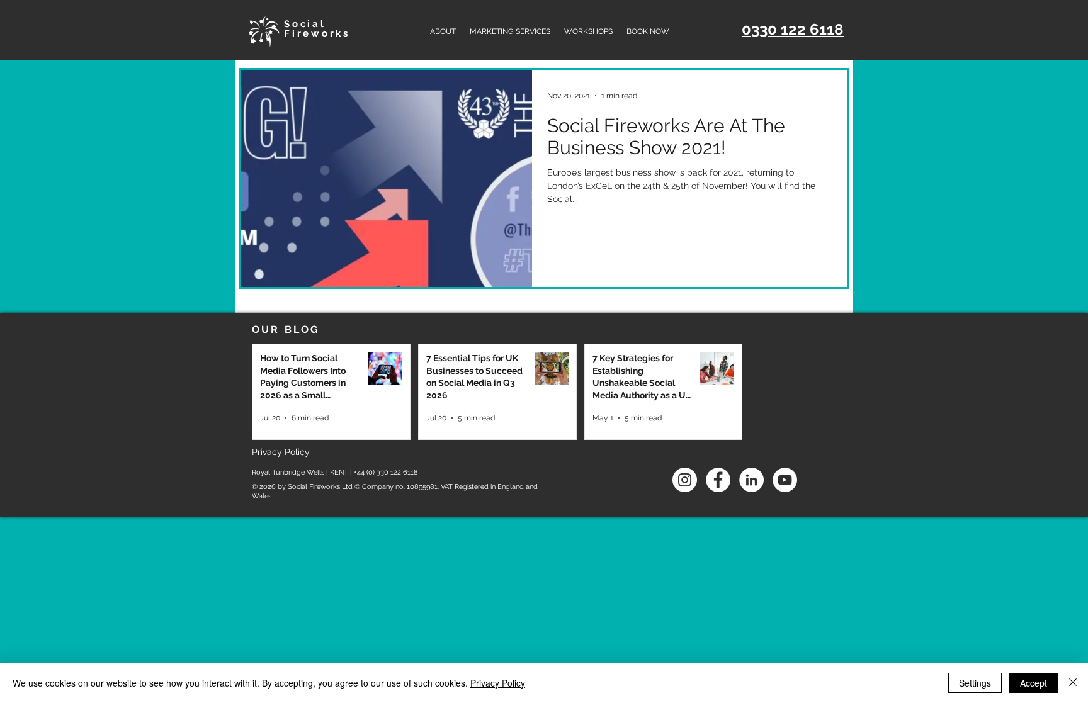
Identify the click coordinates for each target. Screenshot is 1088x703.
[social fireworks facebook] (718, 480)
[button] (510, 31)
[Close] (1072, 683)
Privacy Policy (497, 683)
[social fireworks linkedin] (751, 480)
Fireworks (317, 33)
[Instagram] (684, 480)
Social (305, 24)
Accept (1033, 683)
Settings (975, 683)
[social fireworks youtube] (785, 480)
